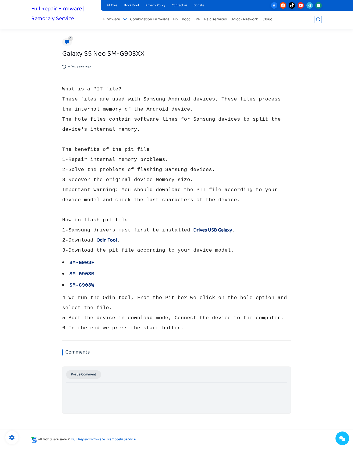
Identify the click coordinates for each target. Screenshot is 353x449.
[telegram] (309, 5)
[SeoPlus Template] (34, 439)
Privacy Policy (155, 5)
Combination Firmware (150, 19)
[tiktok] (292, 5)
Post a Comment (83, 375)
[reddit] (283, 5)
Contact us (179, 5)
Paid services (215, 19)
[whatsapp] (318, 5)
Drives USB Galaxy (212, 230)
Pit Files (111, 5)
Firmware (111, 19)
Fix (175, 19)
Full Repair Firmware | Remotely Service (58, 14)
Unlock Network (244, 19)
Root (186, 19)
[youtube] (301, 5)
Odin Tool (107, 240)
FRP (197, 19)
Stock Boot (131, 5)
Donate (199, 5)
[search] (318, 19)
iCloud (267, 19)
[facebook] (274, 5)
